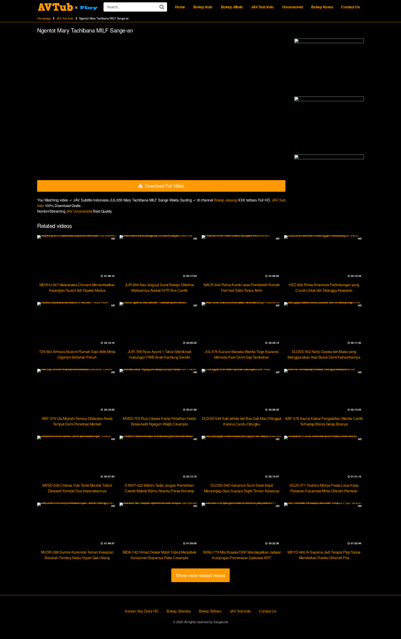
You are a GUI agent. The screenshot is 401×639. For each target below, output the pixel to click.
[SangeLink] (68, 7)
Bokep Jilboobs (179, 611)
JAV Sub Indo (262, 7)
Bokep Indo (203, 7)
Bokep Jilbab (232, 7)
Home (180, 7)
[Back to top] (388, 624)
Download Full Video (164, 185)
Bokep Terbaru (210, 611)
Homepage (44, 18)
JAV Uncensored (79, 211)
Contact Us (350, 7)
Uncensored (292, 7)
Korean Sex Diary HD (141, 611)
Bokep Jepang (226, 200)
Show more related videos (200, 575)
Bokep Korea (322, 7)
